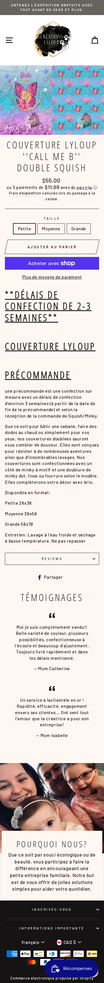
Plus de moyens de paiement (52, 277)
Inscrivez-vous (52, 909)
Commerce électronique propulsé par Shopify (51, 978)
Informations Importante (51, 928)
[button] (52, 187)
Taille (52, 218)
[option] (52, 7)
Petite (24, 228)
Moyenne (51, 228)
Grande (78, 228)
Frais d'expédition (25, 193)
